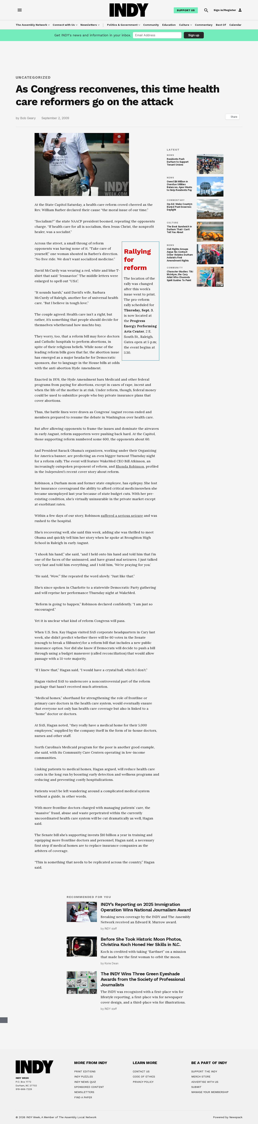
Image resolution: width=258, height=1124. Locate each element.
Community (151, 24)
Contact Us (141, 1071)
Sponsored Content (89, 1086)
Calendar (235, 24)
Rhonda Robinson (130, 466)
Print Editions (85, 1071)
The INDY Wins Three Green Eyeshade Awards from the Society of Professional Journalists (143, 979)
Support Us (186, 10)
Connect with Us (64, 24)
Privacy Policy (143, 1081)
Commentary (203, 24)
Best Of (221, 24)
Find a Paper (83, 1097)
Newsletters (88, 24)
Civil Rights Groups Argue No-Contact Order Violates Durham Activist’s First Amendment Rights (180, 255)
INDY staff (111, 928)
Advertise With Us (204, 1081)
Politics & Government (122, 24)
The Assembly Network (31, 24)
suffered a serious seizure (122, 515)
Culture (184, 24)
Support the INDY (204, 1071)
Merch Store (200, 1076)
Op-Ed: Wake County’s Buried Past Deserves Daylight (179, 207)
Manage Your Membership (210, 1092)
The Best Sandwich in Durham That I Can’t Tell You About (179, 229)
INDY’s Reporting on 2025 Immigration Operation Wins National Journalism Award (146, 907)
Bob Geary (28, 118)
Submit (196, 1086)
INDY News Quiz (85, 1081)
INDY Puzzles (83, 1076)
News (170, 155)
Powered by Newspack (227, 1117)
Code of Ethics (144, 1076)
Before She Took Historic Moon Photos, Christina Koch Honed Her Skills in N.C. (141, 942)
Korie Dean (111, 963)
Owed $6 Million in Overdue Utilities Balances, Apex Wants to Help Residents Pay (179, 185)
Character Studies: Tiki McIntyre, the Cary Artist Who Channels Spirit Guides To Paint (180, 275)
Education (169, 24)
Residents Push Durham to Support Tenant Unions (177, 162)
